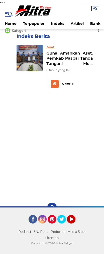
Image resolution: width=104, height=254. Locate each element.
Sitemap (52, 238)
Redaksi (24, 232)
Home (11, 23)
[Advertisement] (52, 144)
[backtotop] (52, 207)
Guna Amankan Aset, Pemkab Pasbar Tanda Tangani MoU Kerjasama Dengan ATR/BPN (69, 58)
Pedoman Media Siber (68, 232)
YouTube (75, 226)
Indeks (57, 23)
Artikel (77, 23)
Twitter (64, 226)
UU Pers (40, 232)
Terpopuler (34, 23)
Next (67, 84)
